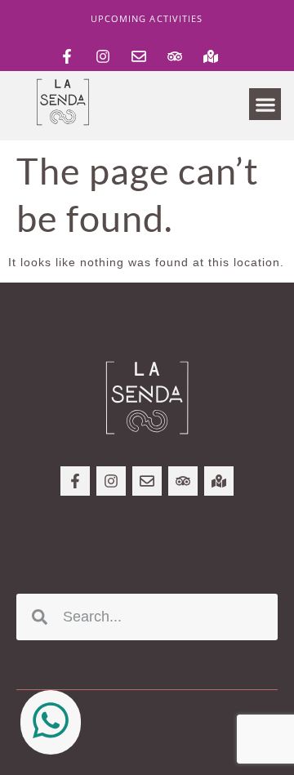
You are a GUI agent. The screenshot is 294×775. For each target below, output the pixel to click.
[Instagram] (103, 56)
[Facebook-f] (67, 56)
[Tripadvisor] (174, 56)
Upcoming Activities (147, 18)
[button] (265, 104)
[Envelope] (139, 56)
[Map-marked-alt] (210, 56)
